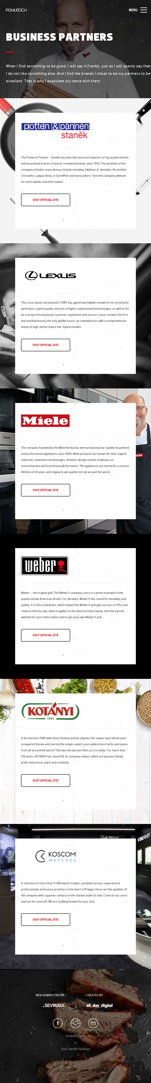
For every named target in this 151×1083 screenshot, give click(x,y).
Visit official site (45, 200)
